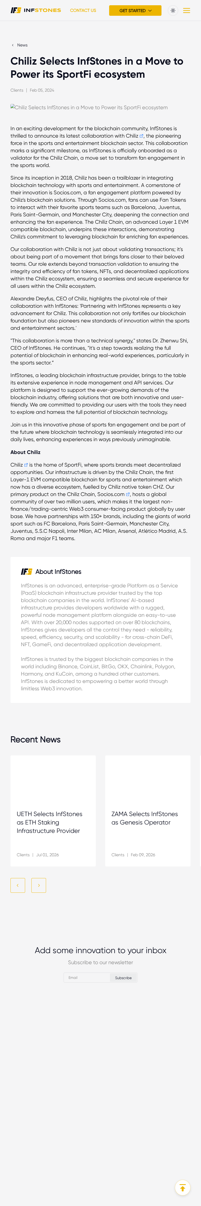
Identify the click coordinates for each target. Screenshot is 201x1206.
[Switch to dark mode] (173, 10)
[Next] (38, 885)
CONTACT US (83, 10)
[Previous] (17, 885)
